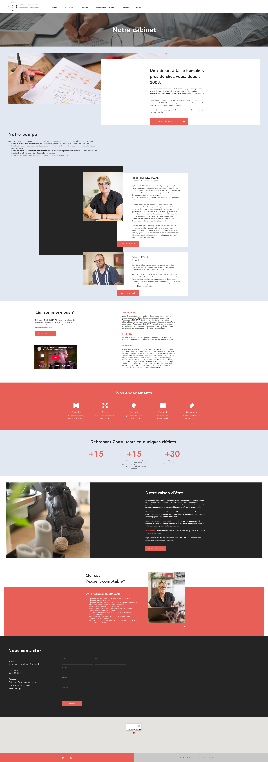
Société (65, 677)
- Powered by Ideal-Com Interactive (214, 758)
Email (64, 668)
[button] (136, 7)
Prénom (65, 658)
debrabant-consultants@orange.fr (24, 664)
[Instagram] (71, 757)
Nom (97, 658)
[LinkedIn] (183, 626)
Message (65, 687)
